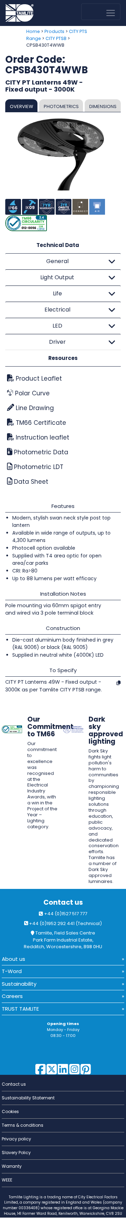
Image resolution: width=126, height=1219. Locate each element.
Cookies (10, 1111)
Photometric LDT (37, 467)
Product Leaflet (38, 378)
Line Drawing (34, 408)
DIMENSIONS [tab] (103, 106)
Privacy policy (16, 1139)
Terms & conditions (22, 1125)
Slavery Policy (16, 1153)
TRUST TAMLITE (20, 1008)
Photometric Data (40, 452)
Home (33, 31)
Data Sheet (30, 481)
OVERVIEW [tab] (21, 106)
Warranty (12, 1166)
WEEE (7, 1180)
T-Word (12, 971)
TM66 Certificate (40, 422)
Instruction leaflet (41, 437)
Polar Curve (31, 393)
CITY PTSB (56, 38)
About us (13, 959)
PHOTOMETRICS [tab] (61, 106)
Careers (12, 996)
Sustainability (19, 983)
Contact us (63, 902)
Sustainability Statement (28, 1098)
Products (54, 31)
